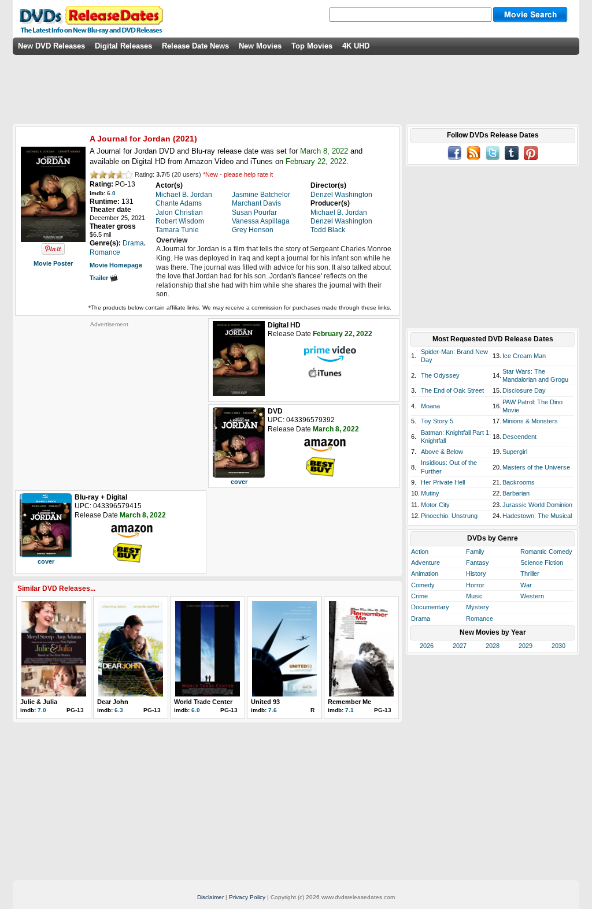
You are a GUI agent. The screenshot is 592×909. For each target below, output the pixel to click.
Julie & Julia (38, 701)
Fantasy (477, 562)
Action (419, 551)
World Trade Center (203, 701)
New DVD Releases (51, 46)
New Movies (260, 46)
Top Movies (311, 46)
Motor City (435, 504)
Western (532, 596)
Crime (419, 596)
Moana (430, 406)
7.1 (349, 710)
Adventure (425, 562)
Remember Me (349, 701)
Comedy (423, 585)
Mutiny (430, 493)
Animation (424, 573)
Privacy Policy (247, 897)
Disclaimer (210, 897)
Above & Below (442, 451)
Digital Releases (123, 46)
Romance (479, 618)
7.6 (272, 710)
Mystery (477, 606)
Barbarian (516, 493)
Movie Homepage (116, 265)
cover (239, 481)
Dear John (112, 701)
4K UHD (355, 46)
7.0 (42, 710)
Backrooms (518, 482)
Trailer (100, 277)
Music (474, 596)
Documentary (430, 606)
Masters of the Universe (536, 467)
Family (475, 551)
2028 (493, 645)
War (526, 585)
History (476, 573)
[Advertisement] (109, 400)
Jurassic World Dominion (537, 504)
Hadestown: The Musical (537, 515)
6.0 (111, 193)
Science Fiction (541, 562)
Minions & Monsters (530, 421)
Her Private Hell (443, 482)
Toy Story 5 (437, 421)
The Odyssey (440, 375)
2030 (558, 645)
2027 (460, 645)
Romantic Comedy (546, 551)
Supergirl (514, 451)
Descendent (519, 436)
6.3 (118, 710)
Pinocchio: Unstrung (449, 515)
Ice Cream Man (524, 355)
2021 (185, 138)
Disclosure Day (524, 390)
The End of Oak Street (452, 390)
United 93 (265, 701)
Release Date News (195, 46)
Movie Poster (53, 263)
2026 (427, 645)
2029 (525, 645)
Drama (420, 618)
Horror (475, 585)
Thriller (529, 573)
